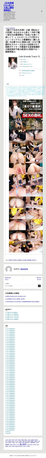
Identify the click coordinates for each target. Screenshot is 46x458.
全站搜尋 (7, 283)
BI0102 (24, 59)
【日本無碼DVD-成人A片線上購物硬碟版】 (9, 7)
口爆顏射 (33, 70)
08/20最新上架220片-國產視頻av (12, 319)
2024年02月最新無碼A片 (10, 377)
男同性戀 (37, 442)
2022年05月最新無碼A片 (10, 342)
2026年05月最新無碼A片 (10, 424)
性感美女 (9, 441)
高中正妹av (20, 446)
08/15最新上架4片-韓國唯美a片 (11, 312)
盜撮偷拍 (11, 444)
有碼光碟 (23, 70)
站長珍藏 (26, 70)
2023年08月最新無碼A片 (10, 367)
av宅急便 (6, 439)
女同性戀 (32, 439)
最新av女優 (24, 441)
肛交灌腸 (28, 444)
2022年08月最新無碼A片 (10, 346)
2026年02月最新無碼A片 (10, 419)
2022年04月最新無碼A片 (10, 341)
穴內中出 (17, 444)
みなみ (23, 75)
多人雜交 (29, 439)
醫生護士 (6, 446)
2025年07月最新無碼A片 (10, 407)
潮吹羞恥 (23, 442)
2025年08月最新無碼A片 (10, 409)
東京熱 (39, 441)
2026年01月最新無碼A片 (10, 417)
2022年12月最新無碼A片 (10, 353)
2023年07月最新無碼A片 (10, 365)
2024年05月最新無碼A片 (10, 382)
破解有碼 (14, 444)
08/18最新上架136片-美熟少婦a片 (12, 316)
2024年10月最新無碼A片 (10, 391)
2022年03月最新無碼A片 (10, 339)
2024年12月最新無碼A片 (10, 395)
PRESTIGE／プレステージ (26, 72)
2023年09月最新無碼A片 (10, 369)
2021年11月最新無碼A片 (10, 332)
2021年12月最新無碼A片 (10, 334)
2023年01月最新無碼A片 (10, 355)
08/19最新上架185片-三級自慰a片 (12, 317)
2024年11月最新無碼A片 (10, 393)
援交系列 (13, 441)
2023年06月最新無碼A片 (10, 363)
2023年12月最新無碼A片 (10, 374)
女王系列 (36, 439)
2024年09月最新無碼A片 (10, 389)
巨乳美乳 (6, 441)
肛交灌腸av (25, 260)
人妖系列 (16, 439)
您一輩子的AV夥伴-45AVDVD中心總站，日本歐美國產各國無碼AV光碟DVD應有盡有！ (22, 301)
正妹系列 (17, 442)
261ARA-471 (24, 66)
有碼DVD (24, 61)
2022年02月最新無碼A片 (10, 337)
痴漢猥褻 (7, 444)
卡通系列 (19, 439)
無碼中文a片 (27, 442)
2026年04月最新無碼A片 (10, 423)
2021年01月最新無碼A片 (10, 328)
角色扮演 (38, 444)
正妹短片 (13, 442)
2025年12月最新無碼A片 (10, 416)
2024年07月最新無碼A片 (10, 386)
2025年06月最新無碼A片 (10, 405)
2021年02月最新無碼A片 (10, 330)
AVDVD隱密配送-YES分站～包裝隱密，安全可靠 (15, 299)
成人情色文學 (8, 433)
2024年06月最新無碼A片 (10, 384)
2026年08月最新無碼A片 (10, 430)
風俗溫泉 (13, 446)
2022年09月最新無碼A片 (10, 348)
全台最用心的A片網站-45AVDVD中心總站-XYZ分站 (15, 296)
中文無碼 (13, 439)
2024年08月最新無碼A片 (10, 388)
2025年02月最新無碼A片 (10, 398)
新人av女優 (16, 441)
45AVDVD (24, 269)
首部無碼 (16, 446)
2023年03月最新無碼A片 (10, 358)
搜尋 (39, 285)
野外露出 (10, 446)
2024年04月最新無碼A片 (10, 381)
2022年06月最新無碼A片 (10, 344)
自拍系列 (31, 444)
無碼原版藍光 (32, 442)
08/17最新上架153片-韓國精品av (12, 314)
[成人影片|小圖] (13, 62)
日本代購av (20, 441)
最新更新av (20, 260)
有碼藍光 (32, 441)
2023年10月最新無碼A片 (10, 370)
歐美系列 (9, 442)
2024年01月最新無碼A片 (10, 376)
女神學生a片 (15, 260)
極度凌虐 (6, 442)
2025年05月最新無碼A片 (10, 403)
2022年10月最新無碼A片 (10, 349)
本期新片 (35, 441)
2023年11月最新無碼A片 (10, 372)
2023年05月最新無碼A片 (10, 362)
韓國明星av (30, 260)
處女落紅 (34, 444)
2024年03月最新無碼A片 (10, 379)
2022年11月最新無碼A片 (10, 351)
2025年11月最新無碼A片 (10, 414)
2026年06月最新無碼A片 (10, 426)
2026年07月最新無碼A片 (10, 428)
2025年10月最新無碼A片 (10, 412)
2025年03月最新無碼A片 (10, 400)
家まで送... (39, 279)
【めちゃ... (7, 279)
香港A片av (34, 260)
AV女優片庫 (7, 431)
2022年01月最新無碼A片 (10, 28)
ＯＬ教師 (28, 446)
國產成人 (25, 439)
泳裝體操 (20, 442)
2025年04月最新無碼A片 (10, 402)
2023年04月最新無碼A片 (10, 360)
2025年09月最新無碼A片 (10, 410)
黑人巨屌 (24, 446)
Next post (39, 277)
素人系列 (29, 70)
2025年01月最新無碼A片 (10, 396)
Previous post (8, 277)
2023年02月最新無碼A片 (10, 356)
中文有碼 (9, 439)
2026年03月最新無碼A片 (10, 421)
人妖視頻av (10, 260)
